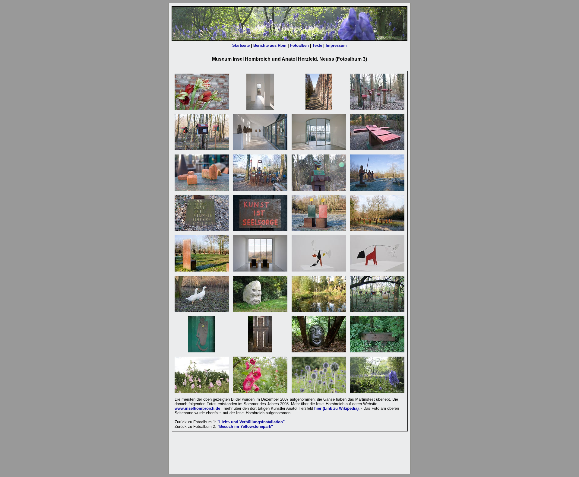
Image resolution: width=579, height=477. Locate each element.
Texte (317, 45)
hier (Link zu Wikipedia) (336, 408)
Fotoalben (300, 45)
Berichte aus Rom (269, 45)
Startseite (241, 45)
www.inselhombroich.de (197, 408)
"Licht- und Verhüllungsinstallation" (251, 422)
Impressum (335, 45)
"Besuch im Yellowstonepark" (245, 426)
